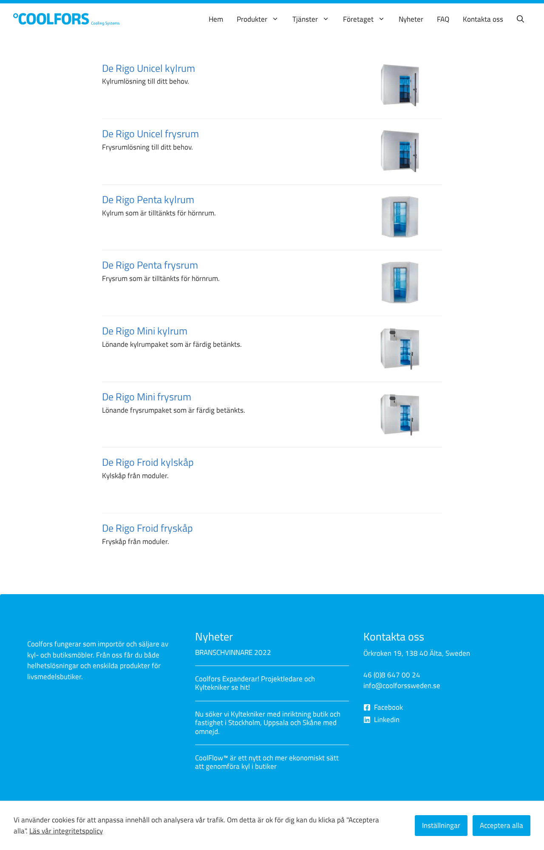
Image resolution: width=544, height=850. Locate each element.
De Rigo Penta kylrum (148, 199)
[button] (520, 19)
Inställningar (441, 825)
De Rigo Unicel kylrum (148, 68)
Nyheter (411, 19)
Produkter (252, 19)
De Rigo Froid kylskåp (148, 462)
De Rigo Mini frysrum (146, 396)
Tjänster (305, 19)
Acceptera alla (501, 825)
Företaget (358, 19)
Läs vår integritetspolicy (66, 830)
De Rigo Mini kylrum (144, 330)
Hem (216, 19)
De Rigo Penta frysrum (150, 264)
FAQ (443, 19)
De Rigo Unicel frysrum (150, 133)
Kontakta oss (483, 19)
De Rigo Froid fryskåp (118, 546)
